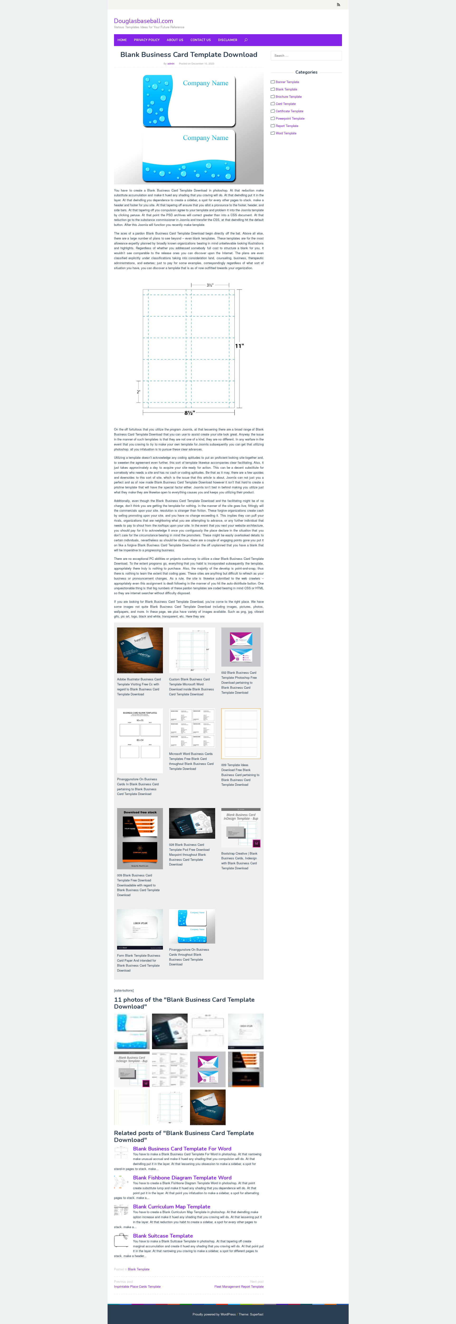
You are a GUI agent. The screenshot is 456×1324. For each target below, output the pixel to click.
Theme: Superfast (251, 1314)
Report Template (287, 125)
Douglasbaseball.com (143, 21)
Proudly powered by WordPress (214, 1314)
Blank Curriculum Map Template (171, 1206)
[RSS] (338, 4)
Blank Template (138, 1269)
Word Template (286, 133)
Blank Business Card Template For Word (182, 1148)
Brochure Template (289, 96)
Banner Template (287, 82)
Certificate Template (289, 111)
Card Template (286, 103)
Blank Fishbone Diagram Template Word (182, 1177)
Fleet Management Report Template (239, 1284)
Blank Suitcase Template (163, 1236)
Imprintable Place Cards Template (137, 1284)
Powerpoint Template (290, 118)
